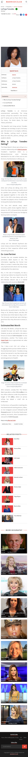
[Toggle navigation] (2, 1)
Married (7, 737)
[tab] (14, 96)
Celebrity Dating (18, 424)
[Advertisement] (14, 31)
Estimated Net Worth (9, 105)
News (25, 737)
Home (3, 737)
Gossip (17, 737)
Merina (4, 573)
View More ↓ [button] (14, 90)
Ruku (15, 13)
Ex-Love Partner (8, 102)
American (14, 87)
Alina (4, 552)
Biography (12, 737)
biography (9, 6)
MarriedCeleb (14, 2)
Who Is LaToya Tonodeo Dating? (12, 100)
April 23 (14, 74)
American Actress (6, 424)
